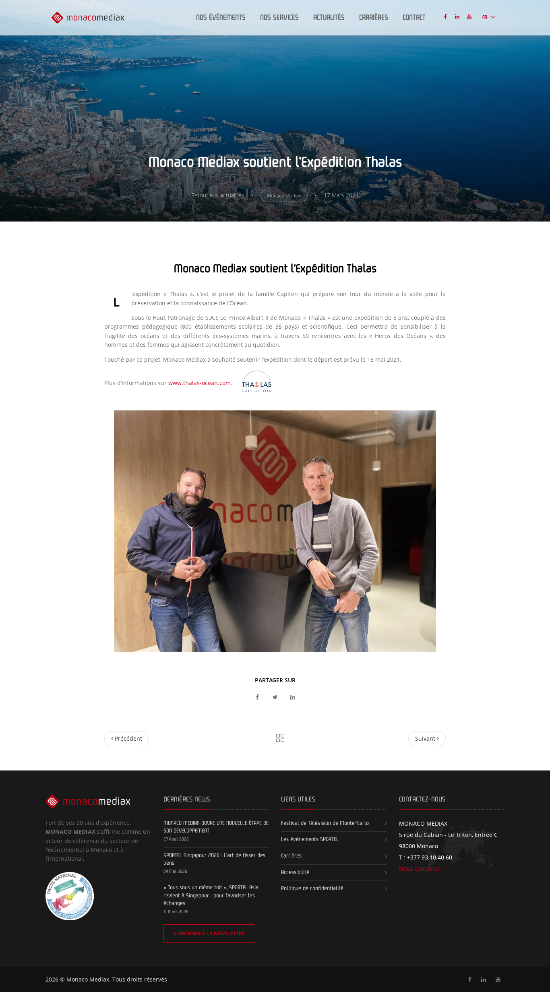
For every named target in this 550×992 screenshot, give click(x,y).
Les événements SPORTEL (310, 839)
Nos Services (279, 17)
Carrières (373, 17)
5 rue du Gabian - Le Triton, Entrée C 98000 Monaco (448, 835)
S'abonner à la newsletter (209, 933)
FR (485, 17)
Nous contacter (419, 868)
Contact (414, 17)
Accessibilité (295, 872)
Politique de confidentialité (312, 888)
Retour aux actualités (217, 195)
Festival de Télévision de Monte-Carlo (325, 823)
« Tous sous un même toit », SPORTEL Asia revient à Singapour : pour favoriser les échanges (210, 895)
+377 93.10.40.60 (429, 857)
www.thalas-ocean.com (199, 383)
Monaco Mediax (284, 195)
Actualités (329, 17)
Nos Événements (221, 17)
